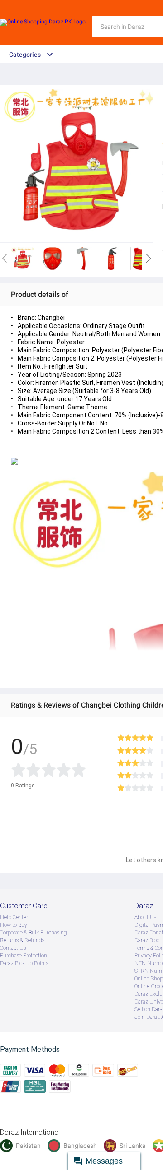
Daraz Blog (147, 940)
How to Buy (13, 925)
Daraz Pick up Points (24, 963)
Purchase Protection (23, 956)
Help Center (14, 917)
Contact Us (13, 948)
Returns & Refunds (22, 940)
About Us (145, 917)
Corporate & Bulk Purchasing (33, 933)
